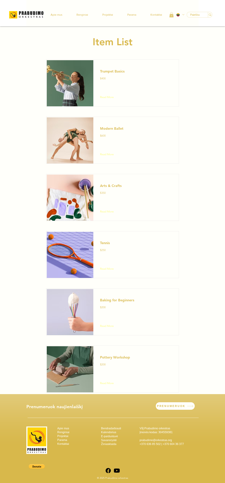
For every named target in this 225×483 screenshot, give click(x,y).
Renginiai (63, 432)
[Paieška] (210, 14)
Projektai (62, 436)
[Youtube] (116, 470)
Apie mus (63, 428)
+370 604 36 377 (173, 444)
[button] (171, 14)
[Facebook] (108, 470)
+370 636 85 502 (150, 444)
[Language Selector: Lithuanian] (180, 15)
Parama (62, 439)
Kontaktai (63, 443)
